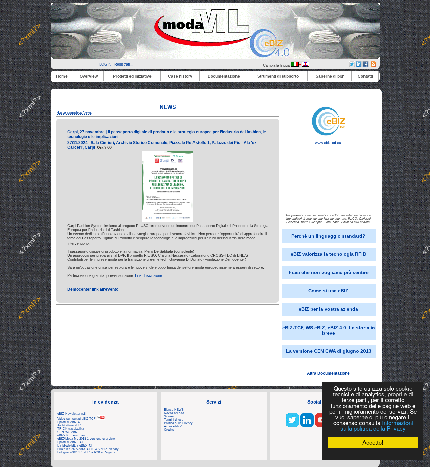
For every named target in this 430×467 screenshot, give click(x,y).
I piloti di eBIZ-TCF (70, 442)
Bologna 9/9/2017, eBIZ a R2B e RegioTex (87, 452)
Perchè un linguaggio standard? (328, 236)
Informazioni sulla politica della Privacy (376, 425)
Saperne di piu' (330, 76)
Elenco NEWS (174, 409)
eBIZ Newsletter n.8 (71, 413)
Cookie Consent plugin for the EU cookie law (373, 454)
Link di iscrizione (148, 275)
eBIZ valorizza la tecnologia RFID (328, 254)
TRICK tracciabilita (70, 428)
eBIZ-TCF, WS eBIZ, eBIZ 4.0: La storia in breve (328, 330)
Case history (180, 76)
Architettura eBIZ (69, 425)
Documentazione (224, 76)
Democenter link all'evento (92, 289)
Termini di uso (173, 419)
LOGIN (105, 64)
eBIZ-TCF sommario (71, 435)
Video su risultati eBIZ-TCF (77, 418)
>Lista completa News (74, 112)
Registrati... (123, 64)
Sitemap (169, 416)
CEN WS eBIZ (67, 432)
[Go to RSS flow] (292, 425)
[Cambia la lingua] (300, 65)
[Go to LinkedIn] (307, 425)
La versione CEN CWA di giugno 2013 (328, 351)
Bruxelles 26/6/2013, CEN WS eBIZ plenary (88, 449)
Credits (169, 429)
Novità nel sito (174, 413)
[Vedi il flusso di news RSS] (373, 65)
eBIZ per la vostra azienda (328, 309)
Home (62, 76)
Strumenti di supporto (278, 76)
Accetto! (372, 442)
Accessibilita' (173, 426)
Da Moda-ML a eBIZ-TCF (75, 445)
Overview (89, 76)
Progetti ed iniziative (132, 76)
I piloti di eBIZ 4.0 (69, 422)
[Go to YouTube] (322, 425)
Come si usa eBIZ (328, 290)
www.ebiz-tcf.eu (328, 143)
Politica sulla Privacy (178, 423)
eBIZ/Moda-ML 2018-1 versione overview (86, 438)
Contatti (365, 76)
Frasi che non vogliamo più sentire (329, 272)
